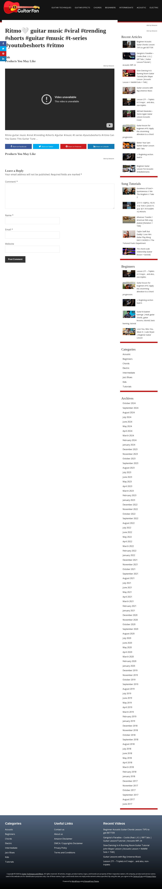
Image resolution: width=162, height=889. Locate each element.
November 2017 (130, 785)
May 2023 (127, 481)
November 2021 (130, 564)
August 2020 (129, 633)
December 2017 (130, 781)
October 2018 (129, 735)
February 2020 (129, 661)
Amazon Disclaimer (63, 838)
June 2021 (127, 587)
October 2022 (129, 513)
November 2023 (130, 454)
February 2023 (129, 495)
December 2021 (130, 560)
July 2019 (127, 693)
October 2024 (129, 403)
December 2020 (130, 615)
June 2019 (127, 698)
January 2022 (129, 555)
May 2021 (127, 592)
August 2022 (129, 523)
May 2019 (127, 702)
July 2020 (127, 638)
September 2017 (130, 794)
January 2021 (129, 610)
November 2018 (130, 730)
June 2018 (127, 753)
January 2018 (129, 776)
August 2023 (129, 467)
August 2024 (129, 412)
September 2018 (130, 739)
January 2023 (129, 500)
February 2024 (129, 440)
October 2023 (129, 458)
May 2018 (127, 758)
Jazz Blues (127, 377)
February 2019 (129, 716)
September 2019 (130, 684)
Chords (98, 7)
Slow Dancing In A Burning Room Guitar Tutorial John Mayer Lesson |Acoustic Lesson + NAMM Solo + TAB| (126, 848)
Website (9, 243)
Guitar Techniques (61, 7)
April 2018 (127, 762)
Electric (154, 7)
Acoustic (141, 7)
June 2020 (127, 642)
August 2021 (129, 578)
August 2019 (129, 689)
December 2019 (130, 670)
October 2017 (129, 790)
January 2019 (129, 721)
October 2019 (129, 679)
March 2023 (128, 490)
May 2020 (127, 647)
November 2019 (130, 675)
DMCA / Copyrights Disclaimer (68, 843)
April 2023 (127, 486)
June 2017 (127, 804)
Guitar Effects (82, 7)
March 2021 (128, 601)
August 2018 (129, 744)
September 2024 (130, 408)
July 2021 (127, 583)
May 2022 (127, 537)
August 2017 (129, 799)
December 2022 (130, 504)
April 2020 (127, 652)
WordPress (76, 881)
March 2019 (128, 712)
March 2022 (128, 546)
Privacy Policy (60, 847)
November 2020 (130, 619)
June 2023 (127, 477)
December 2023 (130, 449)
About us (58, 834)
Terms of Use (138, 876)
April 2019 (127, 707)
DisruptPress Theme (91, 881)
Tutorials (127, 386)
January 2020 (129, 665)
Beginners (110, 7)
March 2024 (128, 435)
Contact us (59, 829)
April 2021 (127, 596)
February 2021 (129, 606)
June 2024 (127, 421)
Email (9, 229)
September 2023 (130, 463)
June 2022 (127, 532)
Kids (7, 57)
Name (9, 215)
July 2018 (127, 748)
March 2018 (128, 767)
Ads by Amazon (108, 66)
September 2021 (130, 573)
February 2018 (129, 771)
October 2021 (129, 569)
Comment (11, 181)
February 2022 (129, 550)
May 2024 (127, 426)
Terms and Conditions (64, 852)
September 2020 (130, 629)
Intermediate (126, 7)
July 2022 (127, 527)
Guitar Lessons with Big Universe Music (122, 856)
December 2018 (130, 725)
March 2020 (128, 656)
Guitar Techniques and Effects (32, 874)
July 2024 (127, 417)
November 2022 (130, 509)
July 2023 (127, 472)
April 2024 (127, 431)
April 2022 (127, 541)
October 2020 (129, 624)
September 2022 (130, 518)
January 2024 (129, 444)
